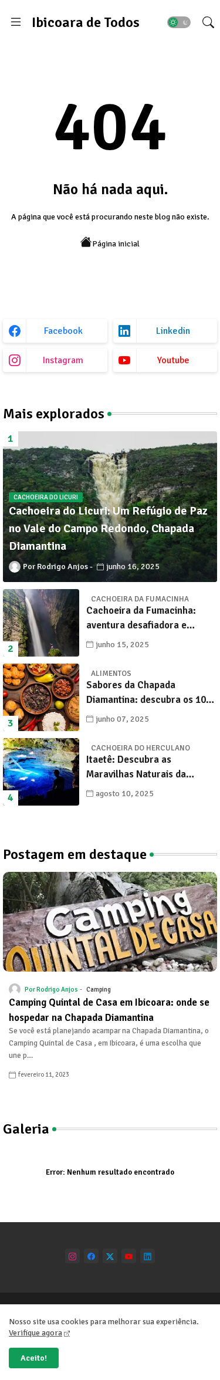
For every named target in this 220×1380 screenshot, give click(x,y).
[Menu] (16, 22)
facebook (63, 331)
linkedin (173, 331)
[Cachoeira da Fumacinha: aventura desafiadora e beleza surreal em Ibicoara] (41, 623)
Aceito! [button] (34, 1358)
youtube (173, 360)
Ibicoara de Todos (86, 22)
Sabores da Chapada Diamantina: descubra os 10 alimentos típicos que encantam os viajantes (146, 693)
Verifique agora (35, 1333)
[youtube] (128, 1256)
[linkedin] (147, 1256)
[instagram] (72, 1256)
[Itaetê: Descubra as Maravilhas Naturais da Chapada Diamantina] (41, 772)
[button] (179, 22)
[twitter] (110, 1256)
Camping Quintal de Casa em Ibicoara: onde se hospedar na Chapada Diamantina (109, 1010)
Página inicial (116, 244)
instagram (63, 360)
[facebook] (91, 1256)
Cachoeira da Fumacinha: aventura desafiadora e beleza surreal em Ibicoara (144, 618)
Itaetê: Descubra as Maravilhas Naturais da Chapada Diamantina (136, 767)
